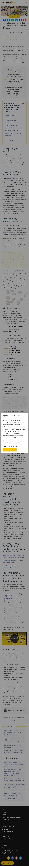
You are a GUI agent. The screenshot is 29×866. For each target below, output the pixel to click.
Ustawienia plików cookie (11, 446)
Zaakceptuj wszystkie (10, 450)
